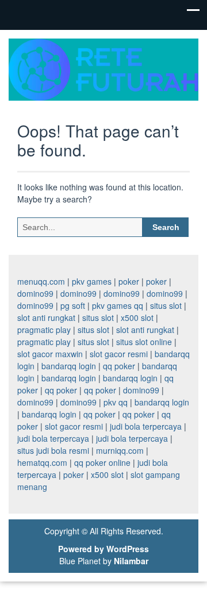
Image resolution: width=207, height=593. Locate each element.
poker (128, 281)
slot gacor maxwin (50, 353)
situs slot (166, 305)
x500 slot (137, 317)
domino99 (35, 293)
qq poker (119, 366)
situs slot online (144, 341)
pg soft (72, 305)
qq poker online (102, 462)
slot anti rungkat (46, 317)
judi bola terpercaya (146, 426)
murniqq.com (120, 450)
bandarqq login (68, 366)
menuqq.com (41, 281)
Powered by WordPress (103, 548)
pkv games (92, 281)
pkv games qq (117, 305)
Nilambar (131, 561)
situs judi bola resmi (53, 450)
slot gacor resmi (119, 353)
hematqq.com (42, 462)
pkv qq (115, 402)
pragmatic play (44, 329)
